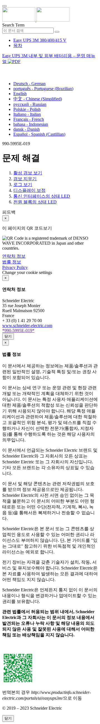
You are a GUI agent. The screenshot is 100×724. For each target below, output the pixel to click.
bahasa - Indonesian (30, 124)
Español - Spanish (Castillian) (39, 134)
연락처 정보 (14, 256)
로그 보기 (22, 184)
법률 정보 (11, 262)
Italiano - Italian (27, 114)
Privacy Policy (15, 267)
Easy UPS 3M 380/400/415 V (39, 40)
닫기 (8, 336)
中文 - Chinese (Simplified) (37, 98)
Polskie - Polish (27, 109)
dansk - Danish (26, 129)
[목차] (4, 68)
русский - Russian (29, 104)
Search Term (13, 25)
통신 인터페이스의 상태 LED (41, 196)
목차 (17, 45)
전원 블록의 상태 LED (35, 202)
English (20, 93)
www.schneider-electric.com (27, 325)
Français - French (28, 119)
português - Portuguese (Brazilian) (43, 88)
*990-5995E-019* (18, 330)
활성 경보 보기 (27, 173)
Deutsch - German (29, 83)
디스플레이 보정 (29, 190)
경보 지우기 (25, 178)
